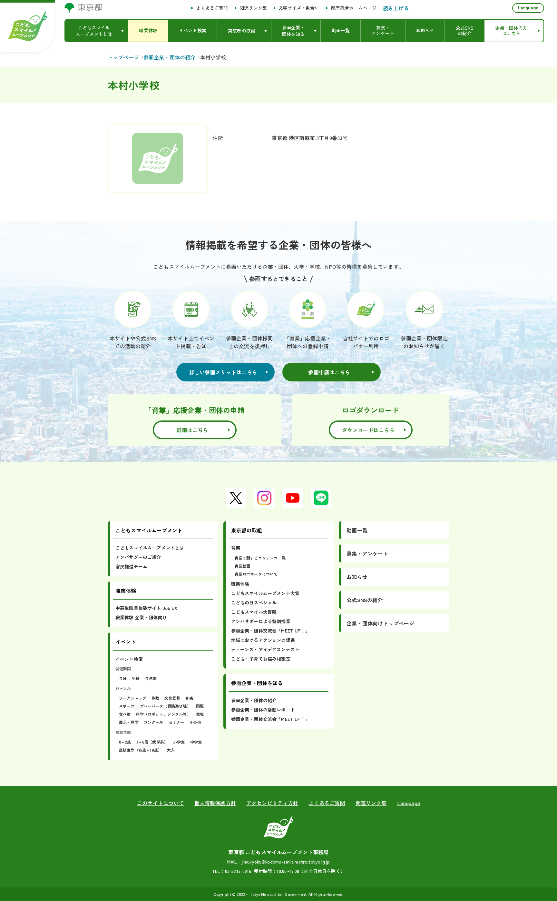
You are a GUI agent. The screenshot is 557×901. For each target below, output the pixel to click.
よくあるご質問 (212, 8)
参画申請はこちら (329, 372)
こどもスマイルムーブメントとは (149, 547)
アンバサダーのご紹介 (138, 557)
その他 (195, 722)
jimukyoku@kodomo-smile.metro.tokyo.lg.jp (286, 861)
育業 (235, 547)
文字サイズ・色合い (298, 8)
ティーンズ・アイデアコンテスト (265, 649)
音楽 (189, 698)
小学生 (179, 741)
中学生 (196, 741)
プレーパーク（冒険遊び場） (165, 706)
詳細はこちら (192, 430)
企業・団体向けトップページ (380, 623)
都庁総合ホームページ (353, 8)
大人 (171, 750)
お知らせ (357, 577)
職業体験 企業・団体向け (141, 617)
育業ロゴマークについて (256, 574)
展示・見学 (129, 722)
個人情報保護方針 (215, 803)
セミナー (176, 722)
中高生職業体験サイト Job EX (146, 608)
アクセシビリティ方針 (272, 803)
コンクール (153, 722)
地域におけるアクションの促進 (263, 640)
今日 (123, 678)
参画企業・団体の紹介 (254, 700)
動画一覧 (357, 530)
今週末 (151, 678)
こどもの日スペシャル (254, 602)
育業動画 (242, 566)
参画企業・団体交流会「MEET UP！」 (270, 630)
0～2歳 (125, 741)
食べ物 (125, 714)
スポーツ (127, 706)
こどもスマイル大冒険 (254, 612)
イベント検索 (129, 659)
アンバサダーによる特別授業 (260, 621)
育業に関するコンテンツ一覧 (260, 558)
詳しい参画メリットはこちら (223, 372)
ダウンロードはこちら (368, 430)
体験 (155, 698)
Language (528, 7)
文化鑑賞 (172, 698)
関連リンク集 (253, 8)
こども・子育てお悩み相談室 (260, 658)
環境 (200, 714)
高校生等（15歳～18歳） (140, 750)
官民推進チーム (131, 566)
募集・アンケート (367, 553)
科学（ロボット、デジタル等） (163, 714)
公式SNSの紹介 (365, 600)
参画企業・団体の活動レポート (263, 709)
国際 (200, 706)
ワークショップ (132, 698)
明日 (136, 678)
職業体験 (240, 584)
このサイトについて (160, 803)
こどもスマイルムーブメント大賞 (265, 593)
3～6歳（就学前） (152, 741)
